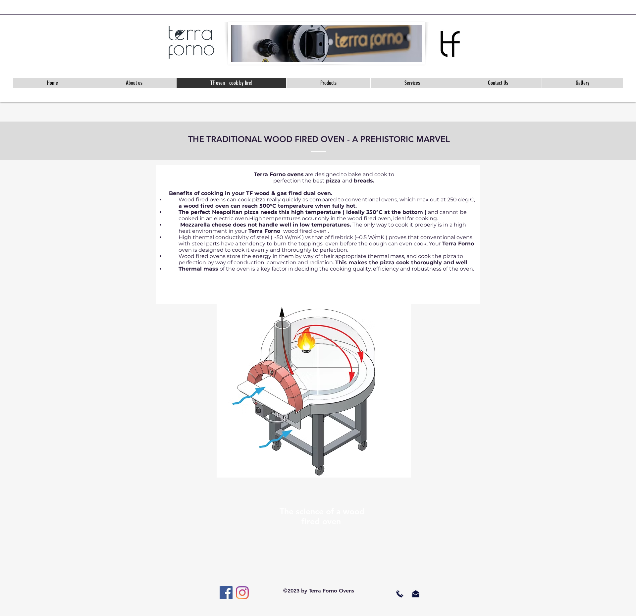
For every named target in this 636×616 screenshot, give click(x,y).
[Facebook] (226, 592)
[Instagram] (242, 592)
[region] (314, 388)
